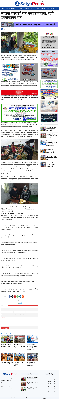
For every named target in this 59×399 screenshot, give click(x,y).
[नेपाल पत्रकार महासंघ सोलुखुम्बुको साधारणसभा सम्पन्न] (19, 357)
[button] (56, 8)
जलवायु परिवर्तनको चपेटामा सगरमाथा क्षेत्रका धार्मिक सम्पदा (19, 346)
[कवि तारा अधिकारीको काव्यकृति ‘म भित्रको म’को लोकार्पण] (23, 384)
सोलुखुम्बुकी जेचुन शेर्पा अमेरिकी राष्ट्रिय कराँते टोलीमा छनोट (6, 346)
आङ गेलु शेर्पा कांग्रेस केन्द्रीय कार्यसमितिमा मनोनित (32, 388)
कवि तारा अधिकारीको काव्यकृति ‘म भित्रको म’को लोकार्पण (32, 383)
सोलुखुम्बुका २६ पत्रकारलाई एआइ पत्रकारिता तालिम (7, 363)
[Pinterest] (15, 296)
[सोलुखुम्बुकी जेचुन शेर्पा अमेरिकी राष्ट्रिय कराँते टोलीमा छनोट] (7, 339)
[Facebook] (10, 296)
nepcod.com (29, 397)
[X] (12, 296)
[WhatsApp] (17, 296)
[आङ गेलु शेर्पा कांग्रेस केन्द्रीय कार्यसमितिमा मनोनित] (23, 389)
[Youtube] (15, 388)
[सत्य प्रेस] (2, 29)
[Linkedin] (20, 296)
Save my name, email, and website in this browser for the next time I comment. (15, 314)
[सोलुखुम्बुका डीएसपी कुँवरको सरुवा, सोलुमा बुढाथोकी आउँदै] (32, 357)
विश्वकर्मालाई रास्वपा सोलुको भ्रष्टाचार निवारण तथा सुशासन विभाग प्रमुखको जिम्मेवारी (32, 347)
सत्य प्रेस (5, 29)
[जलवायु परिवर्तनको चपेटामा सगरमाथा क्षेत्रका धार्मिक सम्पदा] (19, 339)
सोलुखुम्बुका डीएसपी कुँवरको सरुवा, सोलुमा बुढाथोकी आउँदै (31, 364)
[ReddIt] (23, 296)
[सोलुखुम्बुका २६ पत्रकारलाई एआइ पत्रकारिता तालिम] (7, 357)
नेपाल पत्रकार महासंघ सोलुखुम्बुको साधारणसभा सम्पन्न (19, 364)
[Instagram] (5, 388)
